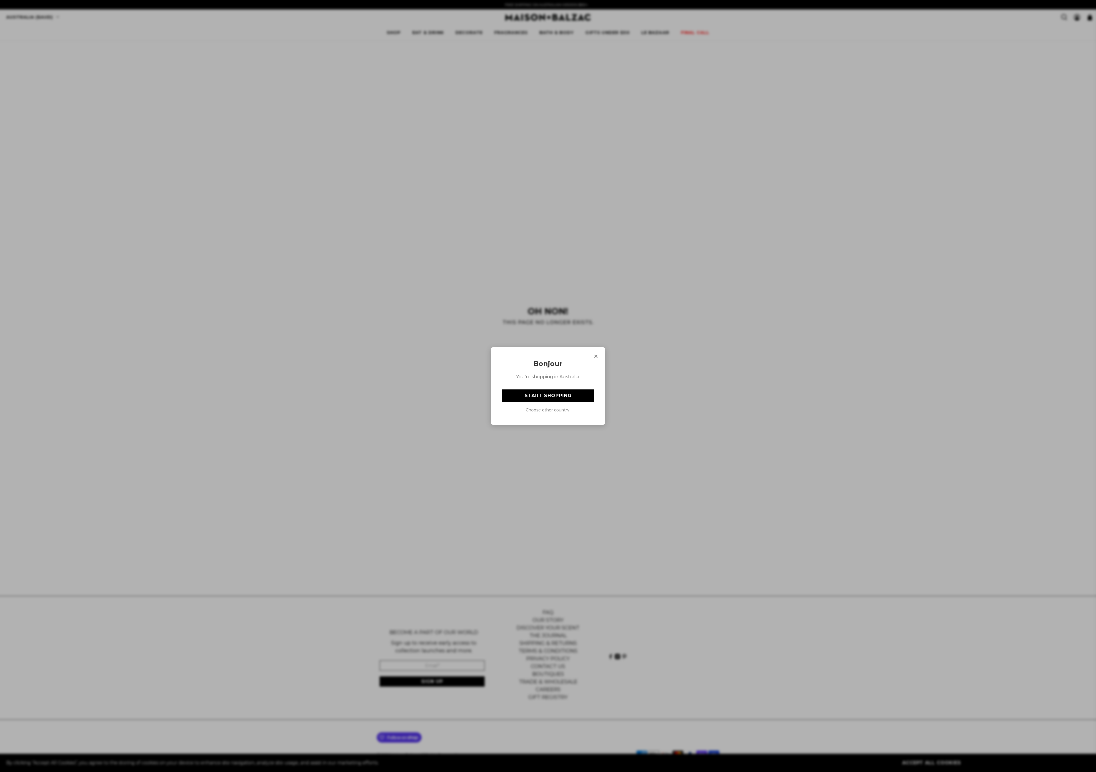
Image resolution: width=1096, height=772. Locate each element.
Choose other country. (548, 410)
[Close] (596, 356)
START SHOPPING (548, 395)
